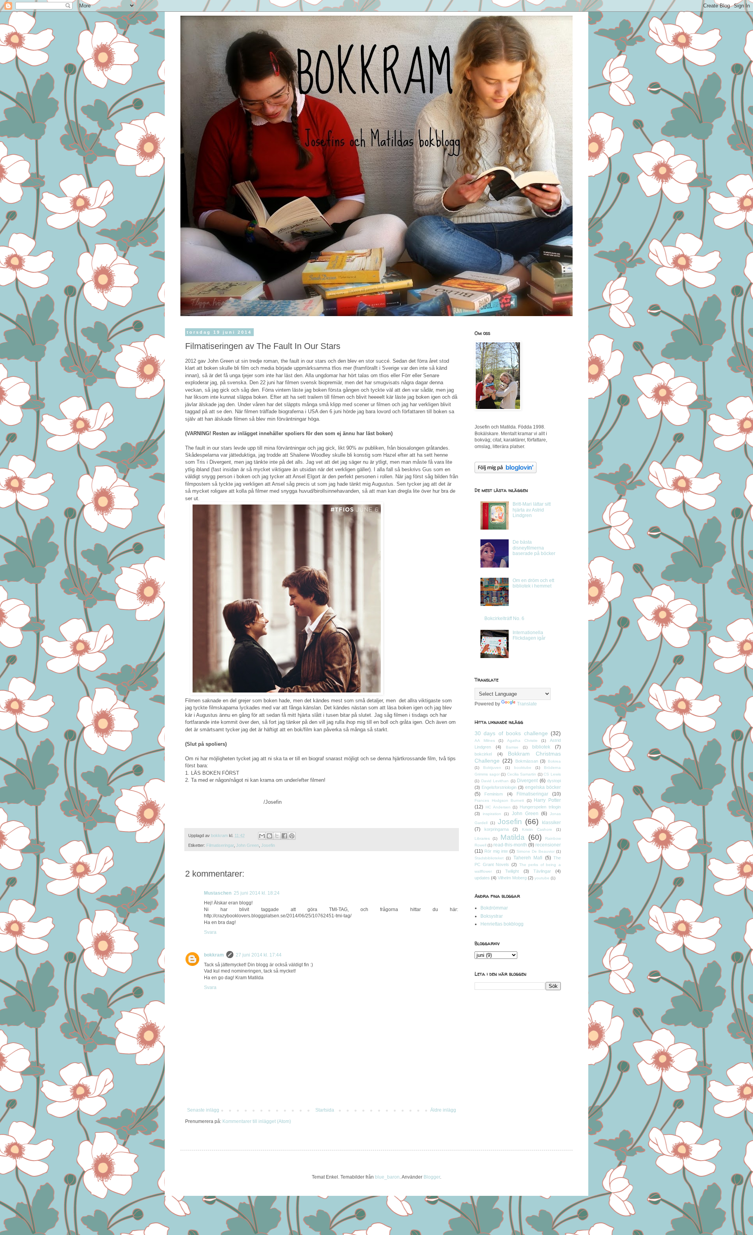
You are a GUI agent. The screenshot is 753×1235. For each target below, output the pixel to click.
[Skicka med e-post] (262, 836)
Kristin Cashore (537, 829)
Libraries (482, 838)
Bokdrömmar (494, 908)
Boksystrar (491, 916)
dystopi (554, 780)
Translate (527, 704)
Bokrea (554, 761)
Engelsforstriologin (499, 787)
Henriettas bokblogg (502, 924)
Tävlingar (542, 871)
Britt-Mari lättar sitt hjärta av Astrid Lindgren (532, 509)
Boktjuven (492, 767)
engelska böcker (543, 787)
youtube (542, 878)
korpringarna (496, 829)
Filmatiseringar (220, 845)
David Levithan (495, 781)
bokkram (214, 955)
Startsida (324, 1110)
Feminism (493, 794)
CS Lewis (552, 774)
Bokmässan (526, 761)
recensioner (548, 845)
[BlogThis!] (269, 836)
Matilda (512, 837)
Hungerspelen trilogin (540, 807)
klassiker (551, 822)
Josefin (268, 845)
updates (482, 877)
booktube (522, 767)
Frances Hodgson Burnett (499, 800)
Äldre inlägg (443, 1110)
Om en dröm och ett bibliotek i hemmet (533, 583)
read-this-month (510, 845)
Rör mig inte (496, 851)
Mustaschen (217, 893)
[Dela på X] (277, 836)
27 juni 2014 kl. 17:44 (259, 955)
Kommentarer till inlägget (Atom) (256, 1121)
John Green (247, 845)
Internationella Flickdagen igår (529, 635)
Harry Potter (547, 800)
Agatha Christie (522, 740)
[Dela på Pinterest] (292, 836)
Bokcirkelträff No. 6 (504, 618)
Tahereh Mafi (527, 858)
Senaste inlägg (203, 1110)
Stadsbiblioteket (489, 858)
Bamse (512, 747)
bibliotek (541, 747)
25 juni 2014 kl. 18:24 (257, 893)
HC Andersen (498, 807)
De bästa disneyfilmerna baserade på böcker (534, 547)
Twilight (512, 871)
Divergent (527, 780)
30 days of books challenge (511, 733)
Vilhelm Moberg (512, 877)
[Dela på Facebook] (284, 836)
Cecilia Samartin (522, 774)
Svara (210, 932)
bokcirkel (483, 754)
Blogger (432, 1177)
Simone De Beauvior (536, 851)
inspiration (492, 814)
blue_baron (387, 1177)
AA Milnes (485, 740)
